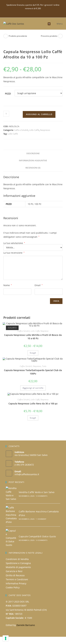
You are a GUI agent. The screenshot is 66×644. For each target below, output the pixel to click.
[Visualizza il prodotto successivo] (60, 36)
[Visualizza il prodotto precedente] (5, 36)
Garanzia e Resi (14, 571)
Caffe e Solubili (21, 130)
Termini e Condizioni (17, 579)
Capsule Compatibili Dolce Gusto (37, 536)
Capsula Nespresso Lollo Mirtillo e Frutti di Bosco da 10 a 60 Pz (33, 336)
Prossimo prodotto (49, 36)
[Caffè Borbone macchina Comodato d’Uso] (11, 515)
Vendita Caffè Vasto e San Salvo (36, 492)
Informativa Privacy (16, 583)
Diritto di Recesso (15, 575)
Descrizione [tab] (33, 153)
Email (39, 285)
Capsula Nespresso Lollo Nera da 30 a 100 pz (33, 403)
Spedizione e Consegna (18, 563)
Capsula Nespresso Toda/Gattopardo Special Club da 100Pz (33, 372)
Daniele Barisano (25, 625)
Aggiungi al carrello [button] (33, 388)
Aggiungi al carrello (39, 114)
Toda (44, 366)
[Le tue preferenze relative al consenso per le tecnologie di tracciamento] (6, 638)
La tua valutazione (14, 243)
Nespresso (45, 130)
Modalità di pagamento (18, 567)
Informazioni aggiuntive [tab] (33, 160)
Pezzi (8, 93)
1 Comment (41, 519)
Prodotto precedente (18, 36)
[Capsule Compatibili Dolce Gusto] (11, 538)
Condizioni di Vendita (17, 559)
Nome (7, 285)
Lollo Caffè (34, 130)
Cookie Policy (13, 587)
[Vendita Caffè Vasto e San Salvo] (11, 493)
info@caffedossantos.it (27, 474)
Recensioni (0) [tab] (32, 167)
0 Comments (41, 496)
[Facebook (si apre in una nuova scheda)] (33, 12)
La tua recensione (14, 252)
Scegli (33, 352)
